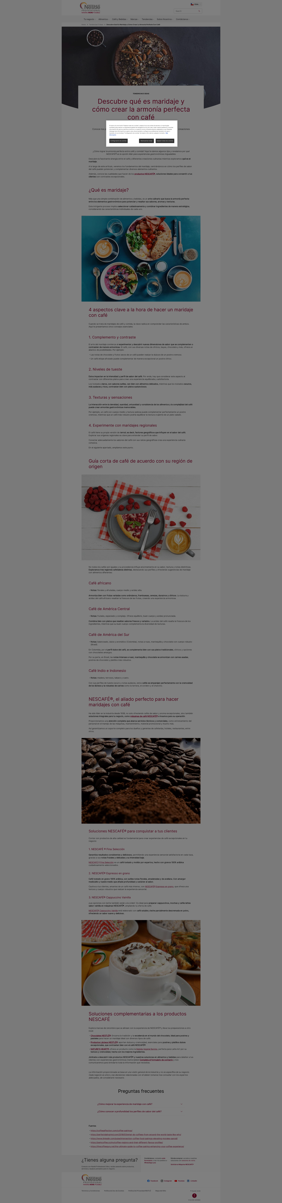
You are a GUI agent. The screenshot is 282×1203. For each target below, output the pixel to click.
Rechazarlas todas (146, 141)
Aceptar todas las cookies (165, 141)
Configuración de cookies (118, 141)
